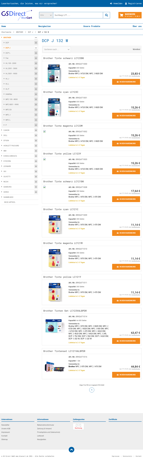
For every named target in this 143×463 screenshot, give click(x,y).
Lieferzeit (40, 436)
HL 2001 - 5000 (11, 68)
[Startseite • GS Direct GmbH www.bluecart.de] (16, 15)
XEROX (6, 192)
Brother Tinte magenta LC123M (63, 125)
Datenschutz (127, 456)
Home (3, 26)
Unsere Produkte (91, 26)
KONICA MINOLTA (10, 156)
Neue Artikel (9, 202)
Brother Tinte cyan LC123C (60, 91)
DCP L (8, 53)
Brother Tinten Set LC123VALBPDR (65, 310)
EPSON (6, 141)
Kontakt (4, 436)
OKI (4, 171)
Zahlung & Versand (44, 429)
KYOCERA (7, 161)
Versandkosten (135, 76)
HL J (7, 79)
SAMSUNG (7, 187)
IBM (4, 151)
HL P (7, 89)
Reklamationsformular (45, 425)
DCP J (8, 48)
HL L (7, 84)
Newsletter (5, 425)
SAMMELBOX (8, 197)
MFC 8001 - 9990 (12, 104)
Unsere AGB (5, 429)
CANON (6, 130)
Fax (7, 58)
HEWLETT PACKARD (11, 146)
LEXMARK (7, 166)
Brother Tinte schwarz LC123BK (63, 58)
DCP (7, 43)
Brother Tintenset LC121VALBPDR (64, 351)
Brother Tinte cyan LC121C (60, 209)
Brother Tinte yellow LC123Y (62, 153)
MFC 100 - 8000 (12, 99)
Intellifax (9, 94)
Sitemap (4, 439)
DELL (5, 135)
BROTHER (7, 38)
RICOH (5, 182)
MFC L (8, 120)
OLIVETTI (6, 177)
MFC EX (9, 110)
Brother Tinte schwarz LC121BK (63, 181)
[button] (46, 15)
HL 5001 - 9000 (11, 74)
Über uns (137, 26)
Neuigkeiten (44, 26)
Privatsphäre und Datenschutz (48, 432)
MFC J (8, 115)
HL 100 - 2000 (11, 63)
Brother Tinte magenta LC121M (63, 243)
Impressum (5, 432)
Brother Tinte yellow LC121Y (62, 276)
